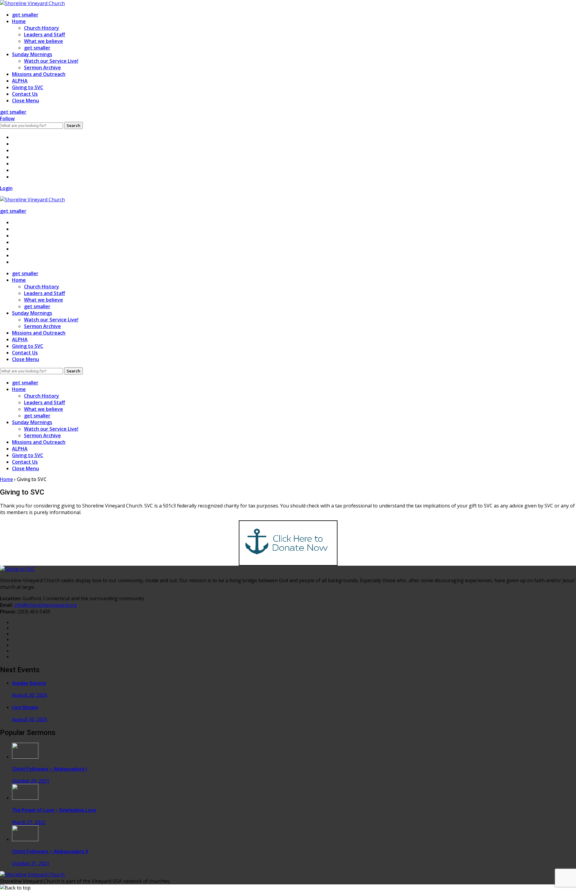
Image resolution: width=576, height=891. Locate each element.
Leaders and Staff (44, 34)
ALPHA (20, 80)
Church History (41, 28)
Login (6, 188)
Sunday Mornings (32, 54)
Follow (7, 118)
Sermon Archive (42, 67)
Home (19, 21)
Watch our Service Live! (51, 61)
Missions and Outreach (38, 74)
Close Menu (25, 100)
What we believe (43, 41)
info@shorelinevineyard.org (45, 605)
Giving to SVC (27, 87)
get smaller (25, 14)
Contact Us (25, 94)
